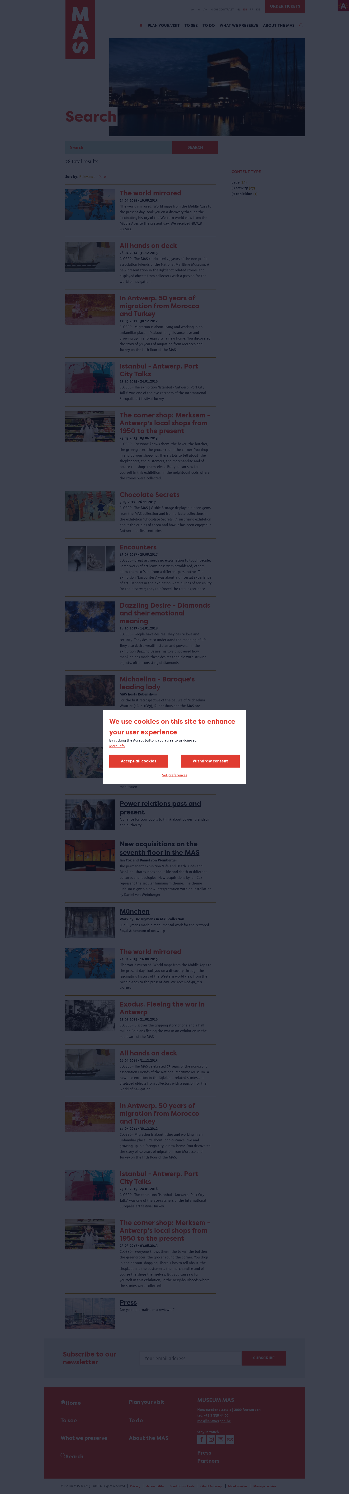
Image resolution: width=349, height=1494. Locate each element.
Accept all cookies (138, 761)
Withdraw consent (210, 761)
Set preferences (174, 775)
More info (117, 746)
